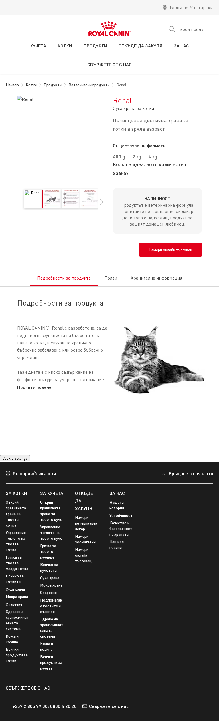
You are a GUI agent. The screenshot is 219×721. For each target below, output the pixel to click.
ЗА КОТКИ (16, 500)
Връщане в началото (191, 480)
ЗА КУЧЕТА (51, 500)
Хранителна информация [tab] (156, 278)
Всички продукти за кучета (51, 670)
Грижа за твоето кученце (48, 559)
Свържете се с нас (109, 713)
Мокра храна (17, 604)
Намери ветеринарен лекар (86, 530)
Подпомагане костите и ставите (51, 613)
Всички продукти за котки (17, 662)
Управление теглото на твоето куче (51, 540)
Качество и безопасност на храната (121, 536)
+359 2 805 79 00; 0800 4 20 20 (44, 713)
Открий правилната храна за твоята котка (16, 521)
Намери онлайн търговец (83, 562)
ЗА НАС (117, 500)
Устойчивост (121, 522)
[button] (102, 205)
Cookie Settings (15, 465)
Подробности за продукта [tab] (64, 278)
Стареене (14, 611)
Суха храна (15, 596)
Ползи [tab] (110, 278)
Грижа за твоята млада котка (17, 570)
